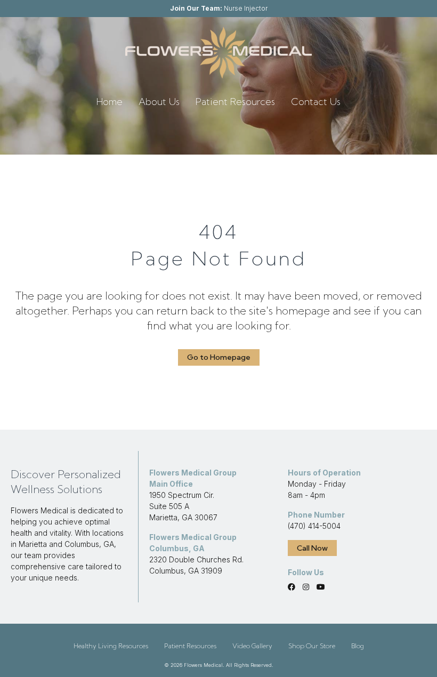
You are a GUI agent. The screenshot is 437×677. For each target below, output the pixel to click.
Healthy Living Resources (111, 646)
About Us (159, 101)
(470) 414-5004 (314, 525)
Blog (357, 646)
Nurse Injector (219, 8)
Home (109, 101)
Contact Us (316, 101)
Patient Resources (235, 101)
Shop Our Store (311, 646)
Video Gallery (252, 646)
